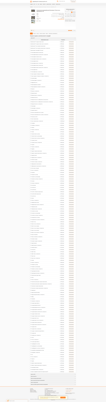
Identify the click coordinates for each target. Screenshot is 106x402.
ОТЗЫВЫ (31, 388)
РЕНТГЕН (44, 4)
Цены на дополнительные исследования (38, 380)
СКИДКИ (31, 4)
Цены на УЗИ (33, 374)
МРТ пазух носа (48, 394)
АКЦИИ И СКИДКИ (33, 391)
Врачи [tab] (47, 33)
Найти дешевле (71, 41)
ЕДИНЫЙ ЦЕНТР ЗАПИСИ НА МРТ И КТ (40, 1)
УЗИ (38, 4)
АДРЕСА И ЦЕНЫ (33, 390)
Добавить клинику (68, 391)
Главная (31, 6)
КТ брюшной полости (49, 388)
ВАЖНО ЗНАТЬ (58, 4)
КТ (36, 4)
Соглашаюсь (63, 397)
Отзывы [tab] (34, 33)
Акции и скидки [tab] (42, 33)
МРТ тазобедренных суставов (50, 391)
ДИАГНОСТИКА (49, 4)
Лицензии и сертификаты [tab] (53, 33)
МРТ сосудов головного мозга (50, 395)
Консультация (73, 1)
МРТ (34, 4)
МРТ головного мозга (49, 390)
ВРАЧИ (41, 4)
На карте (33, 30)
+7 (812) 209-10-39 (62, 1)
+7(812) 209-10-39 (61, 19)
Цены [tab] (31, 33)
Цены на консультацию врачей (36, 378)
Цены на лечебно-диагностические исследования (39, 384)
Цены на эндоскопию (34, 382)
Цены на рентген (33, 376)
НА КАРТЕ (53, 4)
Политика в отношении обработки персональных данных (70, 393)
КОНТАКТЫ (32, 389)
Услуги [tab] (38, 33)
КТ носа (46, 389)
